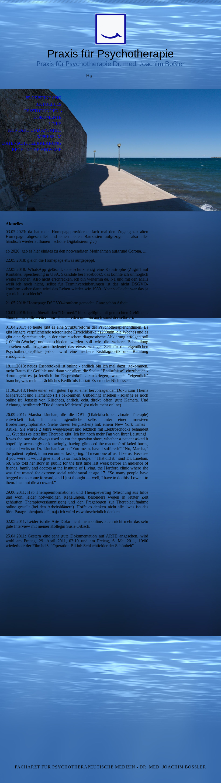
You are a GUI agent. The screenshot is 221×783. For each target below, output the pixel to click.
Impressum (48, 136)
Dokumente (47, 117)
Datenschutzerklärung (31, 143)
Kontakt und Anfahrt (34, 130)
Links (55, 123)
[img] (110, 29)
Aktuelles (48, 104)
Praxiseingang (43, 98)
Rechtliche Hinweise (36, 149)
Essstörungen (41, 110)
